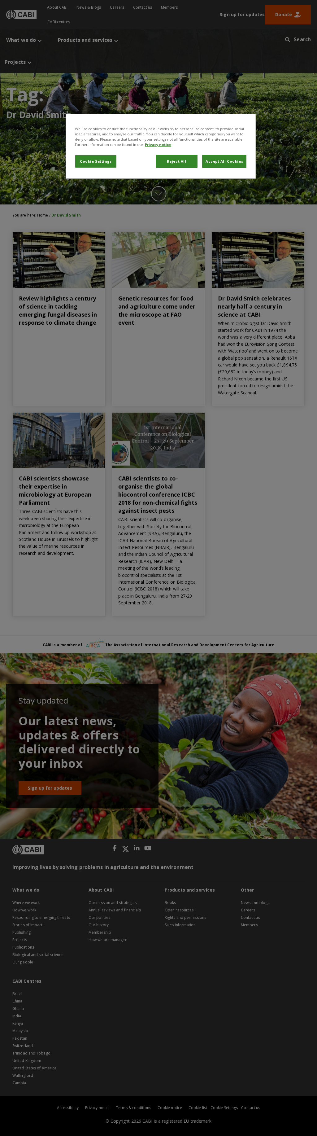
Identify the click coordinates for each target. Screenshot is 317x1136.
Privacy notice (158, 144)
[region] (161, 146)
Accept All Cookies (224, 161)
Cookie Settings (96, 161)
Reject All (176, 161)
